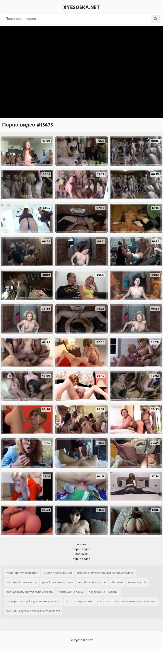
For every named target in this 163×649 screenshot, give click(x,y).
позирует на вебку (71, 591)
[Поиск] (155, 19)
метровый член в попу (21, 582)
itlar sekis (117, 582)
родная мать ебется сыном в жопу (29, 591)
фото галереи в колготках (83, 601)
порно (81, 544)
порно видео (81, 549)
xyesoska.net (81, 7)
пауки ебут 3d (137, 582)
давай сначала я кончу (57, 582)
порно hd (81, 554)
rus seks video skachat (92, 582)
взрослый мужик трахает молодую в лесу (105, 572)
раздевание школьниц (104, 591)
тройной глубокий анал (22, 572)
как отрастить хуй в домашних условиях (33, 601)
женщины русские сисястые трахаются (33, 611)
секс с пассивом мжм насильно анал (131, 601)
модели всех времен (58, 572)
